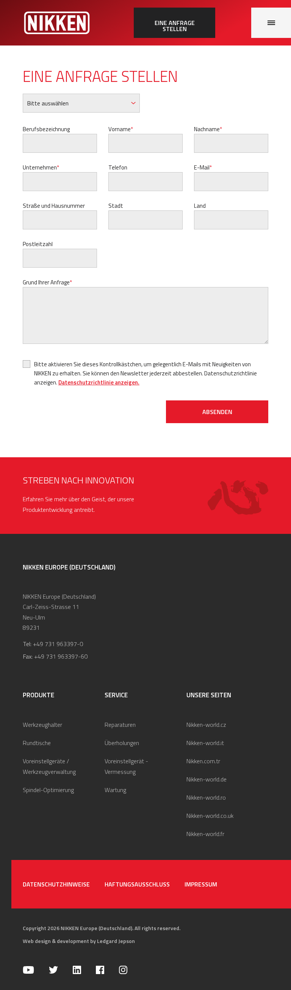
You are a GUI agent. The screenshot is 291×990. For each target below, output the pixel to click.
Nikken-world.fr (205, 833)
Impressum (201, 884)
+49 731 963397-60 (61, 656)
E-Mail (202, 167)
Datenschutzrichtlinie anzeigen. (98, 382)
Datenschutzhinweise (56, 884)
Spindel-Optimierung (48, 789)
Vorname (119, 129)
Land (200, 206)
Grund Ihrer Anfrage (46, 282)
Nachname (207, 129)
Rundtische (37, 742)
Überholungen (122, 742)
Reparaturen (120, 724)
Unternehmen (40, 167)
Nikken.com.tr (203, 761)
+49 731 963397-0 (58, 643)
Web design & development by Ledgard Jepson (79, 941)
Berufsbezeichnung (46, 129)
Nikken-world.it (205, 742)
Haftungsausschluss (137, 884)
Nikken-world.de (206, 779)
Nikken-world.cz (206, 724)
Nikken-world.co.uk (209, 815)
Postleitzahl (38, 244)
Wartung (115, 789)
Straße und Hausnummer (54, 206)
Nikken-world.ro (206, 797)
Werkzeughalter (42, 724)
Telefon (117, 167)
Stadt (115, 206)
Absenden (217, 411)
